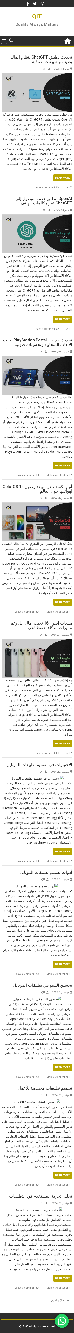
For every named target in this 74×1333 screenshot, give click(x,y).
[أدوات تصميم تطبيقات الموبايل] (37, 886)
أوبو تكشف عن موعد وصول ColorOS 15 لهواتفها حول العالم (37, 489)
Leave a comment (45, 187)
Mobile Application (58, 475)
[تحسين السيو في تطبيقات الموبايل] (37, 999)
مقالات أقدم (58, 1300)
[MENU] (4, 41)
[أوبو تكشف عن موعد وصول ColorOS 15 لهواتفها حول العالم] (37, 505)
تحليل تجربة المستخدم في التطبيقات (40, 1196)
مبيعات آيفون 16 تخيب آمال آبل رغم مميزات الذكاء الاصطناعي (41, 625)
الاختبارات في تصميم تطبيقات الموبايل (39, 764)
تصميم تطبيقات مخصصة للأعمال (44, 1088)
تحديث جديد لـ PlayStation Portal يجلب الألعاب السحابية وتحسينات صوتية (37, 342)
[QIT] (68, 40)
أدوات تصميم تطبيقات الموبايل (46, 872)
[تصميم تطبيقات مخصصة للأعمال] (37, 1102)
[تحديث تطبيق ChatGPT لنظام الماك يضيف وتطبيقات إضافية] (37, 75)
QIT (37, 16)
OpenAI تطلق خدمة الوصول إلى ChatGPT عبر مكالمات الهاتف (43, 201)
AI (67, 187)
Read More (62, 177)
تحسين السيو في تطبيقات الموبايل (42, 985)
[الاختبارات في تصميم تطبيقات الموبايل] (37, 778)
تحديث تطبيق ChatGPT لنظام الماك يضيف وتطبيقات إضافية (41, 59)
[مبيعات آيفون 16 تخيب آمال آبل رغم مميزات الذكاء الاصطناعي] (37, 641)
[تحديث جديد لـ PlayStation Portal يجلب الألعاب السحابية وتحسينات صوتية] (37, 358)
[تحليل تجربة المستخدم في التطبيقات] (37, 1210)
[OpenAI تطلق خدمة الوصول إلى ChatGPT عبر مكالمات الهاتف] (37, 217)
